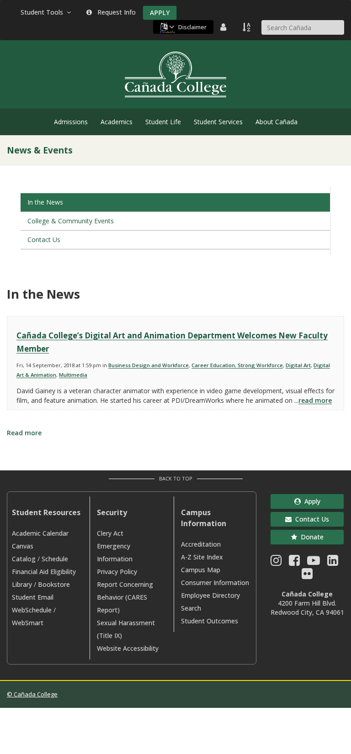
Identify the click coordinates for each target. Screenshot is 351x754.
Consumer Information (215, 582)
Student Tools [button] (44, 12)
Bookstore (54, 584)
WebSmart (27, 622)
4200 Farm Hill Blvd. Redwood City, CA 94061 (307, 608)
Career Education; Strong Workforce (237, 365)
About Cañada (276, 121)
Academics (117, 121)
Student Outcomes (209, 621)
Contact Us (43, 239)
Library (22, 584)
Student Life (163, 121)
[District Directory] (224, 27)
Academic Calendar (40, 533)
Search (191, 608)
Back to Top (175, 478)
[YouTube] (313, 562)
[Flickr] (307, 575)
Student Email (32, 597)
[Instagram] (276, 562)
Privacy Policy (117, 571)
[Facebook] (294, 562)
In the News (45, 202)
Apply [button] (310, 501)
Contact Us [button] (310, 519)
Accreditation (201, 544)
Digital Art (298, 365)
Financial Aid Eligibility (44, 571)
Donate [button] (310, 537)
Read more (24, 432)
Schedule (55, 558)
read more (315, 400)
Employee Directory (210, 595)
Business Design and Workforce (148, 365)
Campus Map (200, 569)
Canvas (22, 546)
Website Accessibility (128, 648)
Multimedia (73, 374)
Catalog (24, 558)
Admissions (71, 121)
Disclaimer (192, 27)
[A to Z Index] (247, 27)
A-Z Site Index (202, 557)
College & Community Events (70, 220)
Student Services (218, 121)
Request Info (115, 12)
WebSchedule (32, 610)
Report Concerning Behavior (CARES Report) (125, 597)
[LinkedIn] (332, 562)
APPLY (160, 12)
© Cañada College (32, 694)
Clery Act (110, 533)
